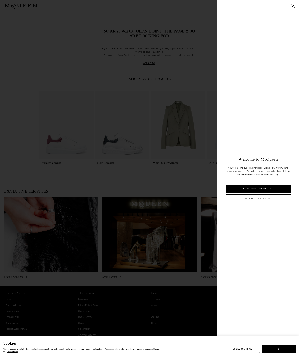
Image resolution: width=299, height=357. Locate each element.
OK (279, 348)
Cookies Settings (242, 348)
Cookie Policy (12, 351)
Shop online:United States (258, 189)
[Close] (293, 6)
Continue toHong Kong (258, 199)
